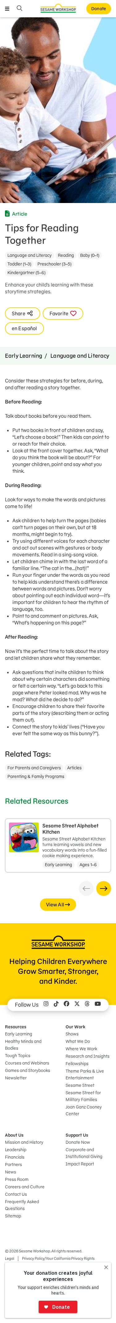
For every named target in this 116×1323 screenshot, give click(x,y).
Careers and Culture (25, 1187)
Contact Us (16, 1194)
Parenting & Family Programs (35, 776)
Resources (15, 1027)
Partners (13, 1164)
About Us (14, 1135)
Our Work (75, 1027)
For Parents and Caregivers (34, 768)
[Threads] (87, 1005)
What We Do (78, 1041)
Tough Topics (17, 1055)
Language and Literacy (29, 255)
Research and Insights (88, 1056)
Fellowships (77, 1063)
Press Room (16, 1179)
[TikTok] (56, 1005)
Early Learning (23, 355)
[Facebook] (66, 1005)
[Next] (103, 888)
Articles (74, 768)
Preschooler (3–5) (54, 264)
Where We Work (81, 1049)
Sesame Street (80, 1085)
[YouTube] (98, 1005)
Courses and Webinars (27, 1063)
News (10, 1172)
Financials (14, 1157)
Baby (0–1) (89, 255)
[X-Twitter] (77, 1005)
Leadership (15, 1149)
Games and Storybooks (27, 1070)
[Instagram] (46, 1005)
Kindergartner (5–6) (26, 272)
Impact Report (80, 1164)
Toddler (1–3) (19, 264)
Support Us (77, 1135)
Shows (72, 1034)
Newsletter (16, 1078)
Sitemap (13, 1216)
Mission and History (24, 1142)
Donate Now (78, 1142)
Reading (66, 255)
